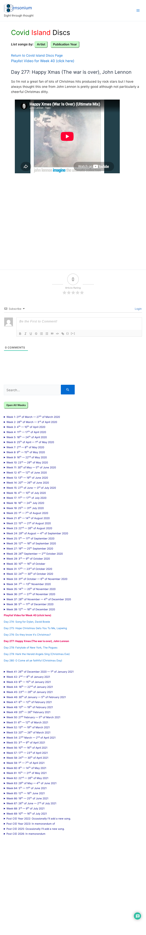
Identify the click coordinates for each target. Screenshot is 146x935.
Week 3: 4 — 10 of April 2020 (25, 426)
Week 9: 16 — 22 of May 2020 (26, 457)
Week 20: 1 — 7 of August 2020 (27, 513)
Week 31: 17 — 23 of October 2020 (29, 568)
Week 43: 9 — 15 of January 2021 (28, 681)
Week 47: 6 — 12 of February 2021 (29, 702)
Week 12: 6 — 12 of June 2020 (26, 472)
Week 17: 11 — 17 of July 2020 (26, 497)
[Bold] (20, 333)
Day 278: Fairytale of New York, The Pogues (30, 647)
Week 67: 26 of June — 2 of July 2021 (31, 803)
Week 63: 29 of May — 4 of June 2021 (31, 783)
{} (67, 333)
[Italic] (25, 333)
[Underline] (30, 333)
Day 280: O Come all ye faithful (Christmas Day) (33, 660)
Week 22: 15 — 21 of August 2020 (28, 523)
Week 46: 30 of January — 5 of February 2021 (36, 697)
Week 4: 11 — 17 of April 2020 (26, 432)
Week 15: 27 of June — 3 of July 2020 (31, 487)
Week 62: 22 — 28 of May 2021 (27, 778)
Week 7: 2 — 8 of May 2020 (25, 447)
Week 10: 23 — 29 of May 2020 (27, 462)
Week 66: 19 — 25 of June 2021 (27, 798)
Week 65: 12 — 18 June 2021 (25, 793)
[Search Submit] (68, 389)
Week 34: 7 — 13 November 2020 (28, 584)
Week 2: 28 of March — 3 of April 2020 (31, 422)
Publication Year (65, 44)
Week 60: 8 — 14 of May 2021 (26, 768)
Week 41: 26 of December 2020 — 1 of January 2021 (40, 671)
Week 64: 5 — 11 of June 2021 (26, 788)
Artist (41, 44)
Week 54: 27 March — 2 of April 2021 (31, 737)
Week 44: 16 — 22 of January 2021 (29, 686)
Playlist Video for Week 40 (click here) (42, 61)
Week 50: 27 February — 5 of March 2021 (33, 717)
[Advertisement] (73, 218)
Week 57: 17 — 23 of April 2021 (27, 752)
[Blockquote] (52, 333)
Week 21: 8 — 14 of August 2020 (28, 518)
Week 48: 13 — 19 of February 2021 (29, 707)
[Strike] (36, 333)
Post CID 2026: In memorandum (25, 833)
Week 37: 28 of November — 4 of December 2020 (38, 599)
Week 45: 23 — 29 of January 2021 (29, 692)
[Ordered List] (41, 333)
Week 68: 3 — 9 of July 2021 (25, 808)
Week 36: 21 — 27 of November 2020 (30, 594)
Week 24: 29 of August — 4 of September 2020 (37, 533)
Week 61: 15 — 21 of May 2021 (26, 772)
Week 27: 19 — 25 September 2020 (29, 548)
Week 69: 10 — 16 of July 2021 (26, 813)
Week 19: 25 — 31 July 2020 (25, 508)
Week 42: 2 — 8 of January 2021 (28, 676)
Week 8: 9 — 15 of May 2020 (25, 452)
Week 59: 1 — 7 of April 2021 (25, 762)
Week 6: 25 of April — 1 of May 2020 (30, 442)
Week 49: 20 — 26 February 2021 (28, 712)
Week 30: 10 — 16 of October (25, 563)
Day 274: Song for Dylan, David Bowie (27, 621)
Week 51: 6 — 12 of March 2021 (27, 722)
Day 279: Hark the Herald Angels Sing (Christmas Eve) (37, 654)
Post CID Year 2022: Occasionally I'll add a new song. (38, 818)
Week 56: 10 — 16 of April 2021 (26, 747)
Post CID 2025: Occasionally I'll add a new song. (35, 828)
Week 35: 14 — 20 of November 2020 (31, 589)
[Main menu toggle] (138, 10)
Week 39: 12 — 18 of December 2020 (30, 609)
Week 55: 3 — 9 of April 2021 (25, 742)
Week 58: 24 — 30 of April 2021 (27, 757)
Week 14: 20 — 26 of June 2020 (27, 482)
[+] (73, 333)
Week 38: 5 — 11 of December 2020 (29, 604)
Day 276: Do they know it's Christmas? (27, 634)
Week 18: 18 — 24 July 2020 (25, 502)
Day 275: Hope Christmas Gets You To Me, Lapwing (35, 628)
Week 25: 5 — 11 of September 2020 (30, 538)
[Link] (62, 333)
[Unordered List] (46, 333)
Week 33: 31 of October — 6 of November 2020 (36, 578)
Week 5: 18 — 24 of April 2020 (26, 437)
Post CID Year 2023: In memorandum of (30, 823)
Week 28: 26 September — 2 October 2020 (34, 553)
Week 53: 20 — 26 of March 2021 (28, 732)
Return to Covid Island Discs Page (37, 55)
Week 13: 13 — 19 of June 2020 (27, 477)
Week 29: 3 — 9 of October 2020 (28, 558)
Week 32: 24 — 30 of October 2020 (29, 573)
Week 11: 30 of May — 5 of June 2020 (31, 467)
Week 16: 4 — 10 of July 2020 (26, 492)
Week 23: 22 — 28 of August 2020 (29, 528)
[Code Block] (57, 333)
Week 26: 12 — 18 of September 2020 (31, 543)
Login (138, 308)
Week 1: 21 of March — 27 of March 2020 (33, 416)
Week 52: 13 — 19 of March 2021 (28, 727)
